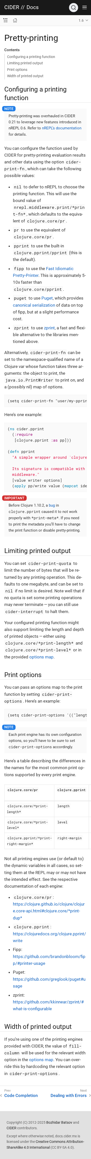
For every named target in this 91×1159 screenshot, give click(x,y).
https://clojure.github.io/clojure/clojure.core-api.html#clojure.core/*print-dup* (49, 911)
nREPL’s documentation (61, 128)
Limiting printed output (25, 63)
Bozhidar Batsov (59, 1122)
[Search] (73, 7)
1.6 (81, 20)
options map (41, 656)
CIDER (11, 7)
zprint (49, 327)
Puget (47, 298)
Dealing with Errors (69, 1095)
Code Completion (21, 1095)
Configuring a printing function (31, 57)
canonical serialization (34, 305)
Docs (33, 7)
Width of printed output (25, 76)
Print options (17, 70)
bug (52, 505)
